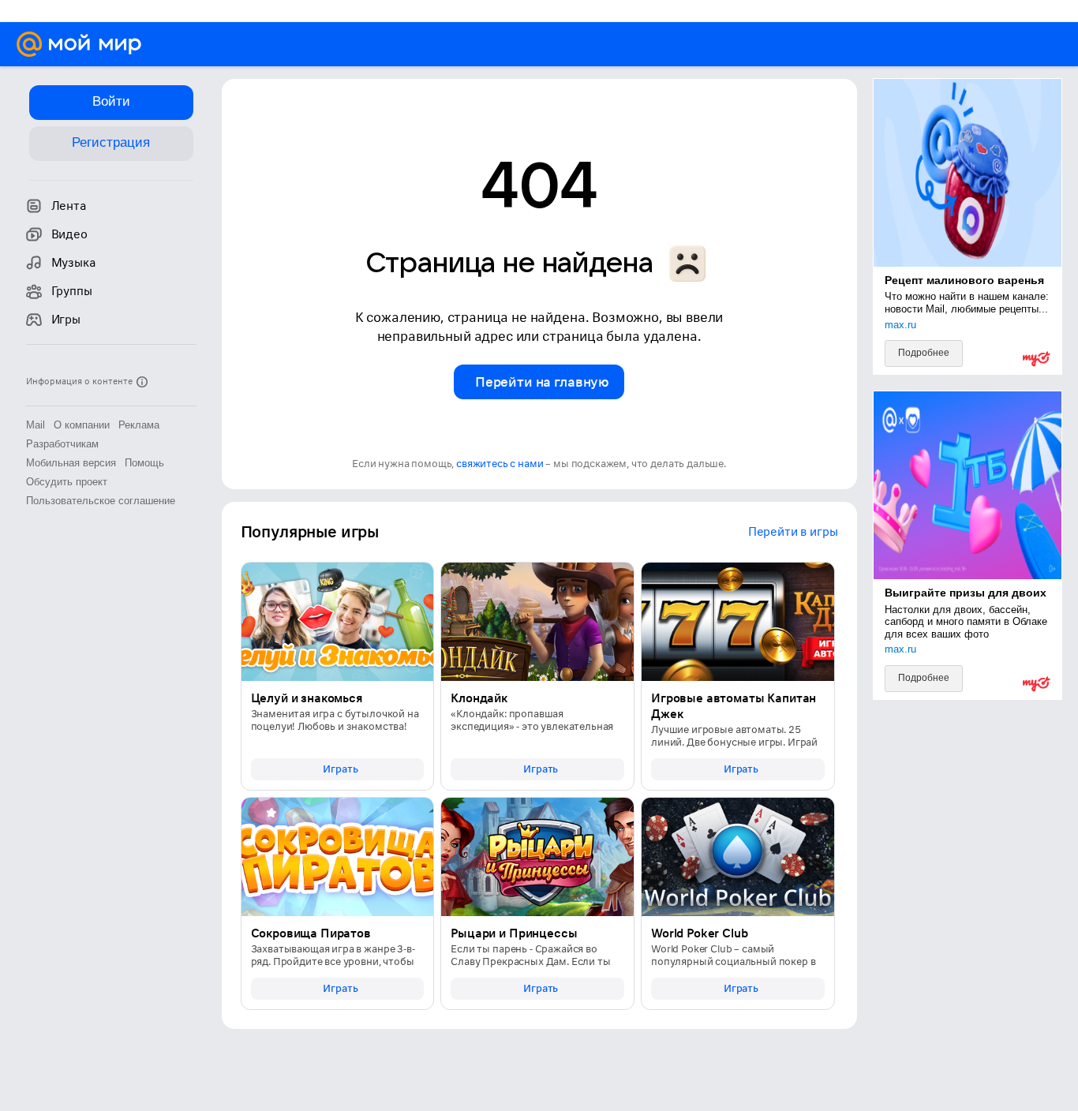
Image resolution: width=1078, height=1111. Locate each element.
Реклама (138, 425)
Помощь (144, 463)
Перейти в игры (793, 532)
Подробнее (923, 352)
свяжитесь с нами (499, 463)
